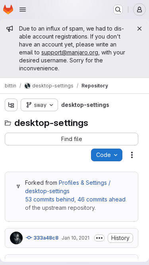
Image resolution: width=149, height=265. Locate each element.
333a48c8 (45, 238)
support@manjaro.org (69, 52)
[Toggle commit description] (99, 238)
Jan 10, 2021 (75, 238)
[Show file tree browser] (11, 105)
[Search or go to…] (118, 9)
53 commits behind (49, 199)
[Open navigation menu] (22, 9)
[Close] (139, 28)
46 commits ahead (101, 199)
